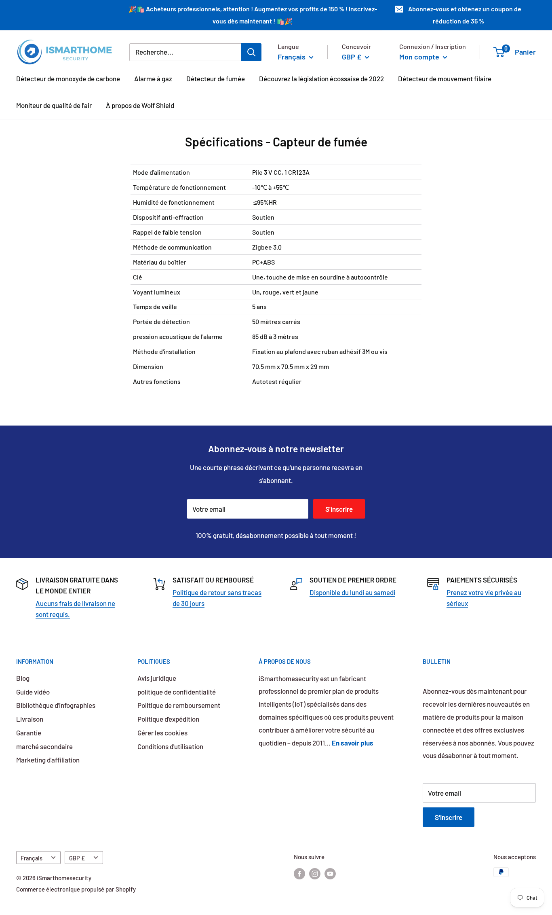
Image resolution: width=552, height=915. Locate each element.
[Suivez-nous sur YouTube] (330, 873)
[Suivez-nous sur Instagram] (314, 873)
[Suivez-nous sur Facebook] (299, 873)
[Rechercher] (251, 52)
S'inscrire (339, 509)
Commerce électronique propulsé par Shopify (76, 889)
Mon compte (420, 56)
